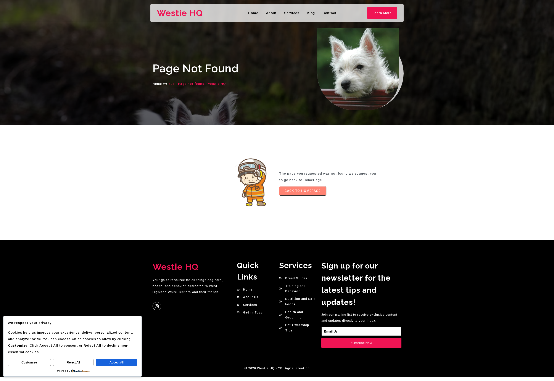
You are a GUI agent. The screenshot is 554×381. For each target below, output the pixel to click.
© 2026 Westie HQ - (261, 368)
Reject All (73, 362)
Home (157, 83)
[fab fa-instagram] (157, 306)
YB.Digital (286, 368)
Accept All (117, 362)
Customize (29, 362)
